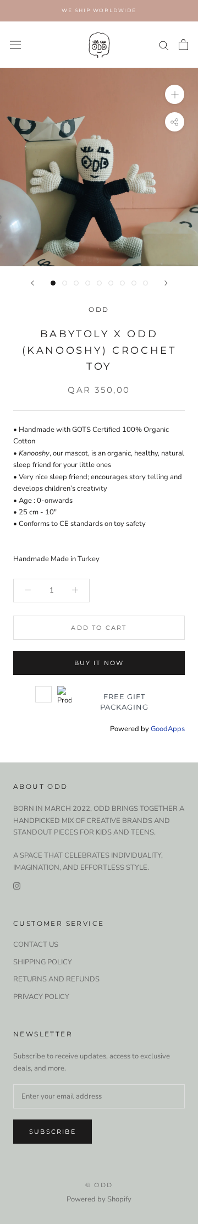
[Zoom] (174, 94)
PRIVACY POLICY (41, 997)
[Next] (166, 283)
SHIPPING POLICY (42, 962)
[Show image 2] (64, 283)
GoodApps (168, 729)
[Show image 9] (145, 283)
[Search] (164, 45)
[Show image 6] (110, 283)
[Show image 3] (76, 283)
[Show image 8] (133, 283)
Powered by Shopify (99, 1199)
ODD (99, 309)
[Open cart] (183, 44)
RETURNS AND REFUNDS (56, 979)
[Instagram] (16, 885)
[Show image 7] (122, 283)
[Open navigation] (15, 45)
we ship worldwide (99, 10)
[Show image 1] (53, 283)
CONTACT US (35, 944)
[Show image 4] (87, 283)
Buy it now (99, 663)
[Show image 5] (99, 283)
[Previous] (32, 283)
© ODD (99, 1185)
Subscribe (52, 1131)
